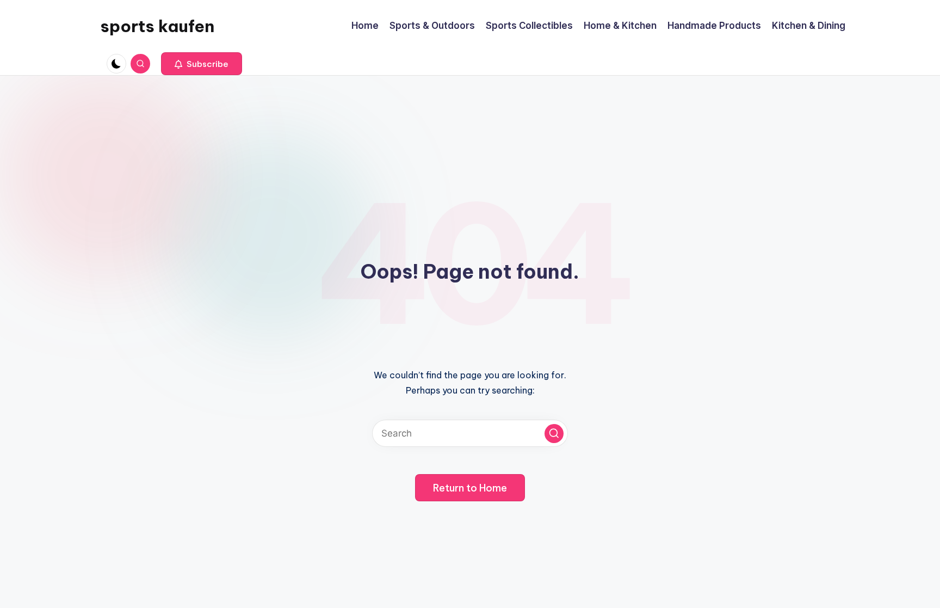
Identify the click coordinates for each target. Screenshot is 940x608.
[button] (201, 63)
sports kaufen (157, 26)
